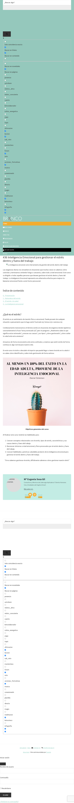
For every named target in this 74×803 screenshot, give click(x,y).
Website (26, 495)
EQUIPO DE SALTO (48, 748)
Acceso (5, 254)
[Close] (3, 763)
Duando (48, 752)
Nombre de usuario (7, 767)
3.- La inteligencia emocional (13, 304)
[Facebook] (30, 494)
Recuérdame (6, 788)
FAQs (28, 748)
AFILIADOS (23, 748)
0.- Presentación (9, 295)
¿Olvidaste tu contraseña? (9, 801)
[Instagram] (34, 494)
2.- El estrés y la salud (10, 301)
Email (39, 495)
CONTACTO (36, 748)
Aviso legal (26, 752)
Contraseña (4, 777)
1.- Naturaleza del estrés (12, 298)
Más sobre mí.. (28, 489)
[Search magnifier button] (7, 34)
